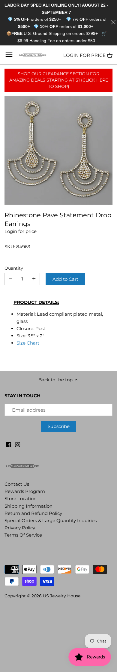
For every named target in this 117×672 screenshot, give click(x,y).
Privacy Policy (19, 528)
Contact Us (16, 484)
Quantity (13, 268)
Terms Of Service (23, 535)
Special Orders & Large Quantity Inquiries (50, 520)
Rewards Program (24, 491)
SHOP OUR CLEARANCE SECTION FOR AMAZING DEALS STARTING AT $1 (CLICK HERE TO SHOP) (58, 80)
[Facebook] (8, 444)
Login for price (84, 55)
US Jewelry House (61, 595)
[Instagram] (17, 444)
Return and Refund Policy (33, 513)
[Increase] (34, 279)
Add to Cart (65, 279)
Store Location (20, 498)
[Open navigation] (9, 54)
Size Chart (27, 343)
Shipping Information (28, 506)
